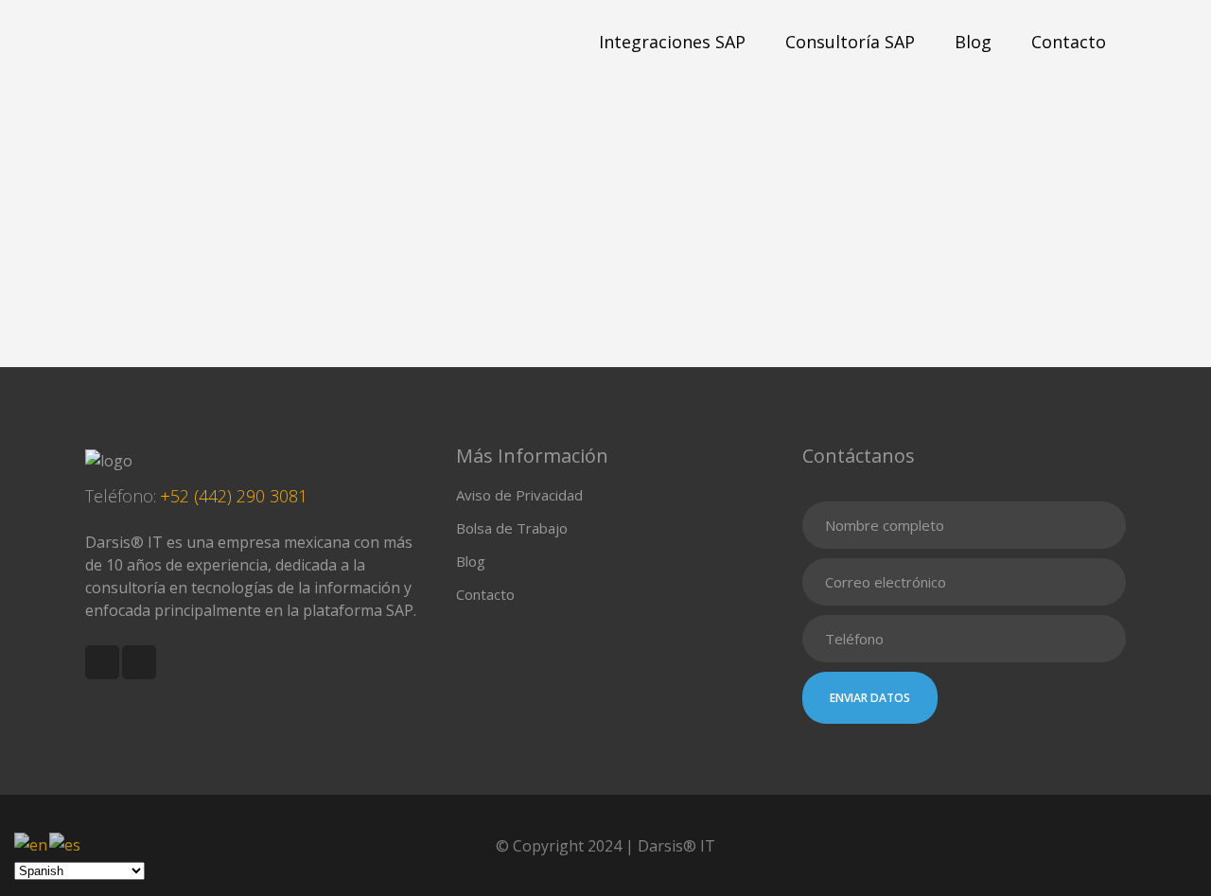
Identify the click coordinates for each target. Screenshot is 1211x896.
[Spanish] (65, 843)
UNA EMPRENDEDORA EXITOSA (207, 308)
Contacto (485, 594)
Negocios (166, 288)
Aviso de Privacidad (519, 494)
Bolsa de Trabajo (512, 527)
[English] (31, 843)
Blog (470, 561)
